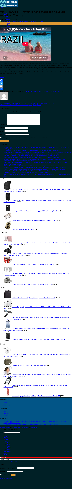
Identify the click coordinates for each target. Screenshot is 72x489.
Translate (14, 461)
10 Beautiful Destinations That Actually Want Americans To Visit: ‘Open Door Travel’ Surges (31, 166)
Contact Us (7, 405)
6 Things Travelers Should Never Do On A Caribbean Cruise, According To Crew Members (31, 150)
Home (5, 402)
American (29, 91)
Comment (3, 124)
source (2, 77)
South (54, 91)
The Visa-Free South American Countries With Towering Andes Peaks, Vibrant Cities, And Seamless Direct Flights (37, 152)
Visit (62, 91)
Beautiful (35, 91)
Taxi (5, 411)
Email (2, 131)
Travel (58, 91)
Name (2, 127)
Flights (6, 413)
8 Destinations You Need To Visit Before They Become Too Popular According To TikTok (27, 103)
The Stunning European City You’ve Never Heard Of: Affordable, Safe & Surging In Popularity (31, 155)
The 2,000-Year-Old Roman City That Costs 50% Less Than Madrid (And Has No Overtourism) (32, 171)
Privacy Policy (15, 427)
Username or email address (8, 468)
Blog (5, 404)
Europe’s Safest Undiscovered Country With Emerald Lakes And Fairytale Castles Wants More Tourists (34, 159)
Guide (50, 91)
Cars (8, 23)
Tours (8, 443)
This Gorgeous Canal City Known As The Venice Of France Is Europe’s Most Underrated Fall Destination (35, 167)
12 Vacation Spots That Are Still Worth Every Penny (19, 160)
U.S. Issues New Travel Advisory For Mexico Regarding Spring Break (20, 105)
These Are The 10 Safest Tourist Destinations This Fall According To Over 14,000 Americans (31, 157)
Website (2, 134)
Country (45, 91)
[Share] (36, 89)
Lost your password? (6, 478)
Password (3, 471)
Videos (1, 7)
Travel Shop (7, 451)
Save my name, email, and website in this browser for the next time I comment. (25, 138)
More (5, 18)
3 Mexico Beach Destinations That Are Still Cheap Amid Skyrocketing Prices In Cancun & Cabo (32, 154)
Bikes (8, 26)
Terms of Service (5, 427)
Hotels (6, 415)
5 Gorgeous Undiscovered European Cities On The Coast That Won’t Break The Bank (29, 172)
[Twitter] (36, 83)
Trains (9, 25)
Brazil (40, 91)
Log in (13, 474)
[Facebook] (36, 80)
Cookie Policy (25, 427)
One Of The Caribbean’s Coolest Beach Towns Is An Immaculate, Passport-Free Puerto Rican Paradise (34, 169)
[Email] (36, 86)
